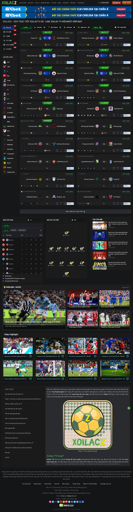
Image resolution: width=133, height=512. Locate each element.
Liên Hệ (56, 484)
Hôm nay (71, 27)
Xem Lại (37, 2)
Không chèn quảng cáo (11, 438)
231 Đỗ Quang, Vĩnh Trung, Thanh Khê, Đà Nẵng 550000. (69, 487)
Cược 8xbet (127, 3)
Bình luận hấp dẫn (10, 428)
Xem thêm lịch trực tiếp (74, 211)
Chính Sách (47, 484)
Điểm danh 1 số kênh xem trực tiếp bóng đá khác (18, 447)
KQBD (59, 2)
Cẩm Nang (73, 2)
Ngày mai (85, 27)
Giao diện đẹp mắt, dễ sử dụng (13, 408)
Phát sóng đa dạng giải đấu (12, 413)
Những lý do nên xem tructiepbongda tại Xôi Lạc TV (19, 443)
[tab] (8, 27)
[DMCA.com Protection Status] (66, 505)
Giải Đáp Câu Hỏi (105, 484)
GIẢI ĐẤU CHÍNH (8, 57)
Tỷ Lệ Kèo (53, 2)
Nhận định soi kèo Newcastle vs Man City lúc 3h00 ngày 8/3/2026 (32, 322)
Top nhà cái (116, 3)
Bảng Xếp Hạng (45, 2)
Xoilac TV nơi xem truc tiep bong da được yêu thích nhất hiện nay (23, 399)
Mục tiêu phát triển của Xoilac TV (14, 394)
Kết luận (7, 452)
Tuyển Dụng (80, 2)
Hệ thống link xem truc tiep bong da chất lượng (18, 433)
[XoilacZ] (9, 2)
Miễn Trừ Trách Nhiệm (90, 484)
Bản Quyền (65, 484)
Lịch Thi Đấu (22, 2)
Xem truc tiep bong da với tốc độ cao (15, 423)
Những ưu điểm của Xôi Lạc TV (13, 404)
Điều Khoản (37, 484)
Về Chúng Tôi (26, 484)
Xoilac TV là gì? (9, 389)
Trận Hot (41, 27)
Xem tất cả (125, 287)
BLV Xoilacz (56, 27)
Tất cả (97, 27)
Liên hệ (7, 457)
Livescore (65, 2)
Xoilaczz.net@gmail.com (69, 496)
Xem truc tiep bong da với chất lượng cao (16, 418)
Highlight (31, 2)
